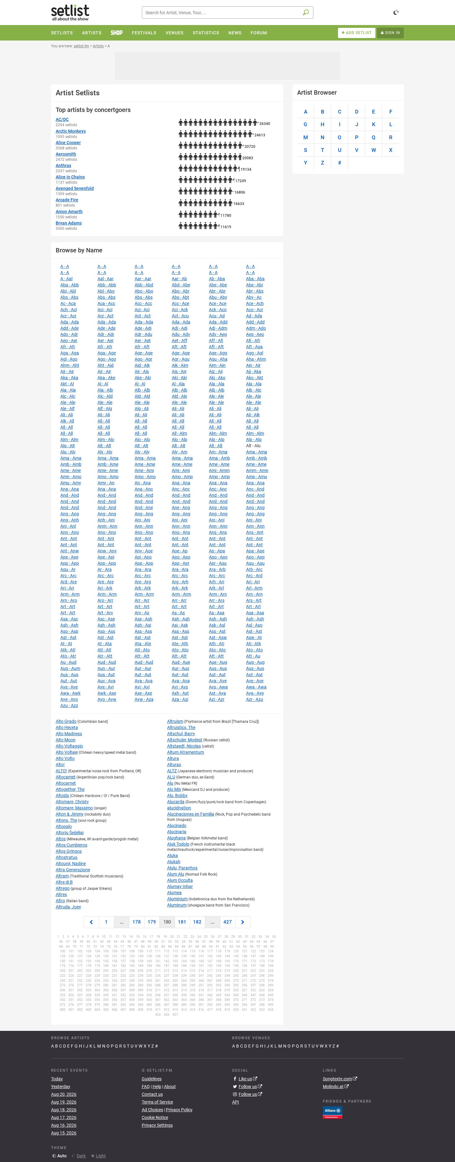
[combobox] (228, 12)
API (235, 1102)
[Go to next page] (243, 922)
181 (182, 922)
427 (227, 922)
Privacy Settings (157, 1125)
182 (197, 922)
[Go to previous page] (91, 922)
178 (136, 922)
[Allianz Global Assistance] (332, 1111)
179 (152, 922)
